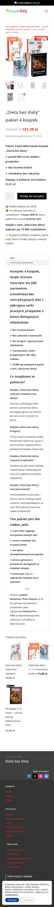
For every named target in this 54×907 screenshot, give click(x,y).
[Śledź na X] (35, 776)
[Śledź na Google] (46, 776)
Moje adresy (13, 854)
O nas (8, 823)
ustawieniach (11, 894)
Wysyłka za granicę (14, 831)
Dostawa (9, 835)
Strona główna (11, 26)
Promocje (10, 796)
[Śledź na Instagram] (40, 776)
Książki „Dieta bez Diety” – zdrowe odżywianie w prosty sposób (26, 28)
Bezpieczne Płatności (15, 818)
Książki (8, 791)
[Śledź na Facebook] (29, 776)
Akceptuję (12, 900)
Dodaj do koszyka (32, 196)
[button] (44, 40)
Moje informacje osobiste (19, 858)
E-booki (9, 800)
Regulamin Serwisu (14, 827)
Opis (12, 257)
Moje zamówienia (15, 850)
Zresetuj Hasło (14, 866)
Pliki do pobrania (15, 862)
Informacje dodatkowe (21, 262)
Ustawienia (28, 900)
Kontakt (9, 814)
